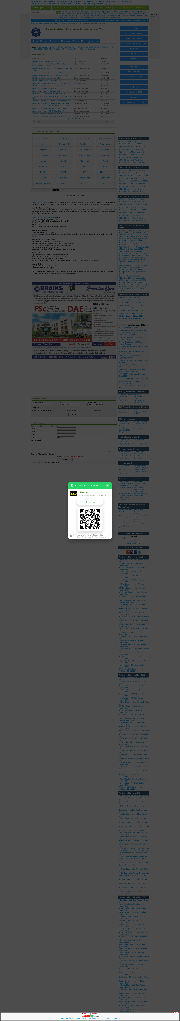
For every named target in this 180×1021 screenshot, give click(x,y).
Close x (176, 1012)
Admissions (65, 1018)
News (72, 1018)
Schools (89, 1018)
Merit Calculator (107, 1018)
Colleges (96, 1018)
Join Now (92, 502)
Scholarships (80, 1018)
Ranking (117, 1018)
